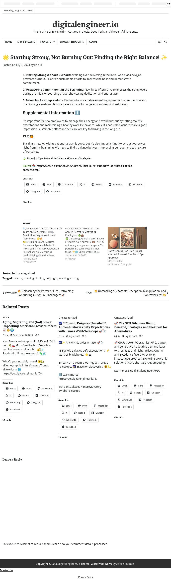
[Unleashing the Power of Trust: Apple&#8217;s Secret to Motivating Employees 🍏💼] (86, 243)
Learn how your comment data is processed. (80, 544)
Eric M (38, 65)
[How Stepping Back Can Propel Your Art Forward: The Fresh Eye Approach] (127, 238)
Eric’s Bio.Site (26, 41)
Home (8, 41)
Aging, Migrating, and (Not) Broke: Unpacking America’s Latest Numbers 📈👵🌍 (29, 326)
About (93, 41)
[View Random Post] (159, 42)
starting (64, 278)
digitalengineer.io (85, 24)
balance (17, 278)
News (6, 317)
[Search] (165, 42)
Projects (45, 41)
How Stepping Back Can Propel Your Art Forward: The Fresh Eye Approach (126, 254)
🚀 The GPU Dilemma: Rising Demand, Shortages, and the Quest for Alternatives (140, 327)
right (54, 278)
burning (29, 278)
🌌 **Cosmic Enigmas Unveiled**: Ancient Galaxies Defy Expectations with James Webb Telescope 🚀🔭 (84, 327)
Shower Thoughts (72, 41)
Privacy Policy (85, 577)
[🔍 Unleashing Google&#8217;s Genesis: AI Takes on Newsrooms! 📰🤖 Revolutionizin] (44, 245)
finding (39, 278)
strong (74, 278)
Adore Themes (125, 564)
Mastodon (6, 570)
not (48, 278)
